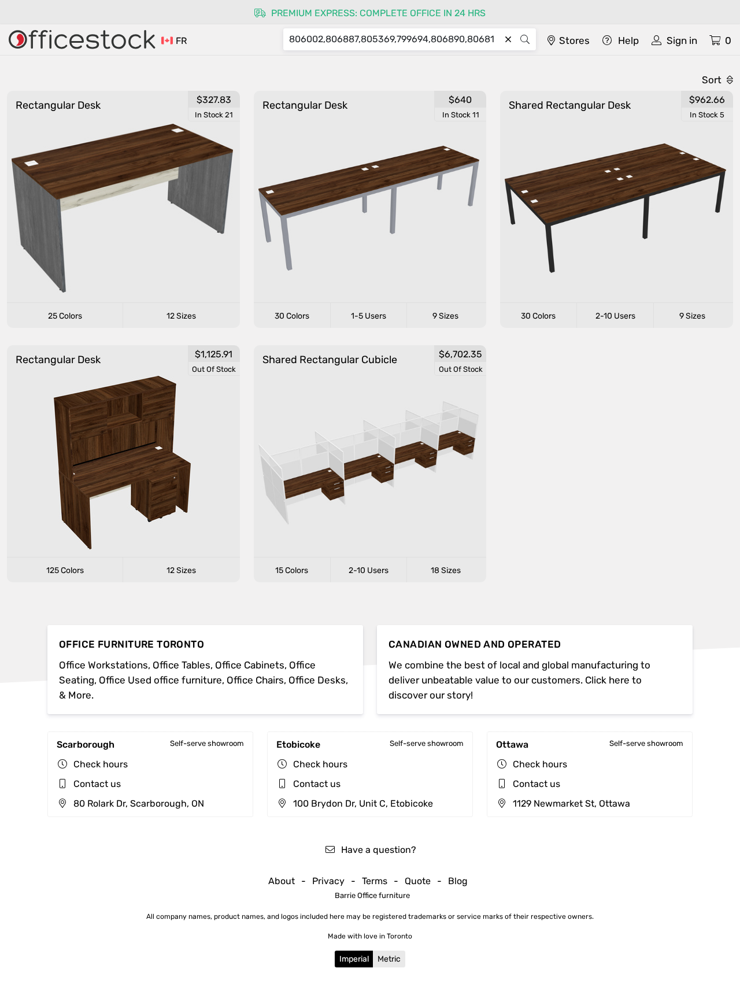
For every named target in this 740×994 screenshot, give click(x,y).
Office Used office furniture (160, 680)
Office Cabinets (249, 665)
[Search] (525, 39)
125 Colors (65, 570)
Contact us (97, 783)
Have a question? (377, 849)
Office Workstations (103, 665)
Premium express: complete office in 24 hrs (377, 13)
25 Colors (65, 316)
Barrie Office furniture (372, 895)
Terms (374, 880)
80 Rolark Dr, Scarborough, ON (137, 803)
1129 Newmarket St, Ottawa (570, 803)
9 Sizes (445, 316)
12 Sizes (181, 316)
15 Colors (291, 570)
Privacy (328, 880)
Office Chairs (255, 680)
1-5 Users (368, 316)
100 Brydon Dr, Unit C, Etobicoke (362, 803)
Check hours (100, 764)
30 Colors (292, 316)
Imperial (354, 959)
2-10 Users (615, 316)
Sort (713, 80)
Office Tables (181, 665)
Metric (389, 959)
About (281, 880)
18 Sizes (446, 570)
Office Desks (317, 680)
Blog (458, 880)
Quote (418, 880)
